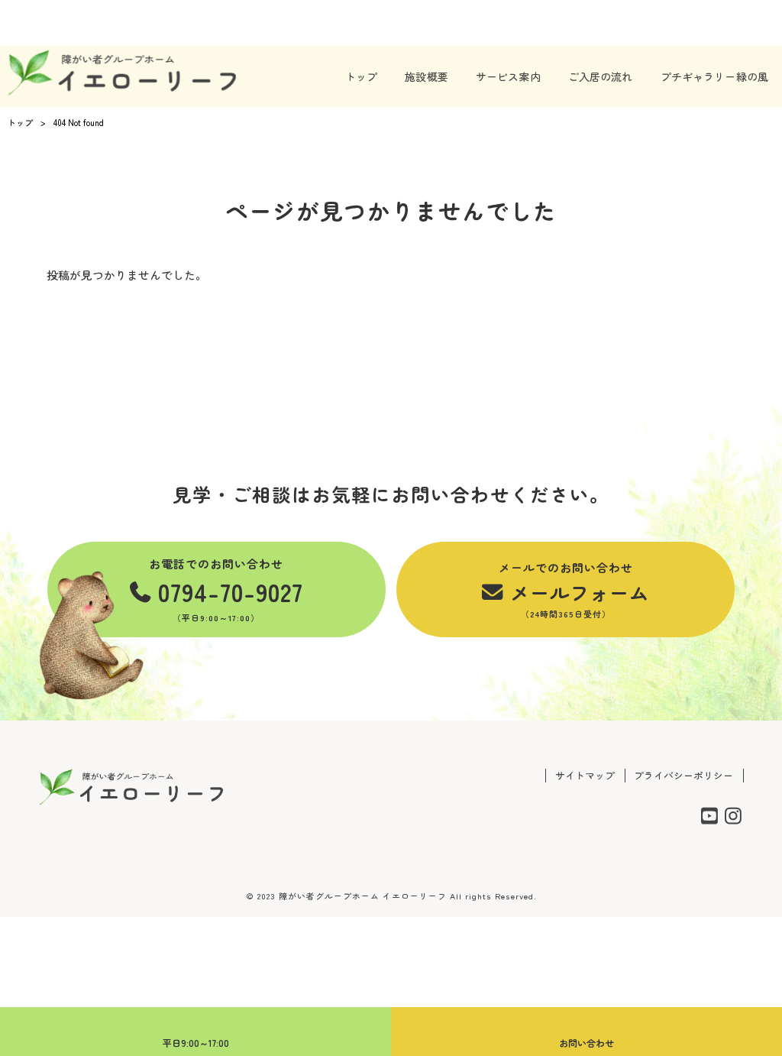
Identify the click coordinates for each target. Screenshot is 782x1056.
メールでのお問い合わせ (574, 589)
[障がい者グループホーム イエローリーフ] (122, 73)
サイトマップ (585, 775)
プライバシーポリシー (683, 775)
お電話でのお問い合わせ (225, 590)
